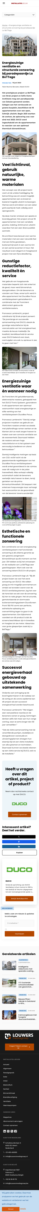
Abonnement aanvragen (13, 1121)
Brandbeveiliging (10, 1097)
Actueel (6, 1064)
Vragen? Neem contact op (18, 1047)
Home (4, 25)
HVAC (5, 1081)
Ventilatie (7, 1101)
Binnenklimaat (9, 1093)
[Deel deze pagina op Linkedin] (19, 846)
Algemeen (7, 1069)
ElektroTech (7, 1085)
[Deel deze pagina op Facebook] (19, 841)
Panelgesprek (8, 1073)
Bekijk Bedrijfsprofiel (19, 899)
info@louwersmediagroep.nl (16, 1156)
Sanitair (6, 1089)
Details (23, 1209)
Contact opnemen (10, 1125)
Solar (5, 1077)
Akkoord (10, 1209)
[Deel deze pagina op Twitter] (19, 836)
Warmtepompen (9, 1105)
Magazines (7, 1117)
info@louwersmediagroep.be (16, 1183)
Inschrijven (19, 934)
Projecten (6, 83)
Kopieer (19, 853)
